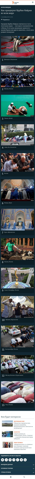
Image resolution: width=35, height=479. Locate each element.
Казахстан (17, 432)
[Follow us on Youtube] (2, 459)
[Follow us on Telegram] (13, 459)
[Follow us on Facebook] (10, 459)
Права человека (18, 442)
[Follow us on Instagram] (6, 459)
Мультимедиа (6, 7)
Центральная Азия (19, 421)
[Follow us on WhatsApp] (17, 459)
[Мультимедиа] (10, 477)
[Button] (5, 20)
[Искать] (24, 477)
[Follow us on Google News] (21, 459)
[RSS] (25, 459)
